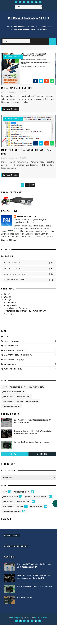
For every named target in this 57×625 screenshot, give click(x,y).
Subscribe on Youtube (13, 274)
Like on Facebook (11, 268)
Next (32, 184)
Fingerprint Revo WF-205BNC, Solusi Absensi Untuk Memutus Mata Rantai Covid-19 (32, 432)
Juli (8, 313)
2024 (6, 294)
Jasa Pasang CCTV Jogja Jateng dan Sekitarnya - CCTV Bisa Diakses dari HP (33, 421)
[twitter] (16, 2)
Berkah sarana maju (28, 18)
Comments (42, 453)
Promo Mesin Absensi (24, 597)
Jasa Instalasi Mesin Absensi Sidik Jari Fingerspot (32, 441)
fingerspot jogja (11, 341)
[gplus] (24, 2)
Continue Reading (10, 109)
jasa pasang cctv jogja (14, 360)
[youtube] (36, 2)
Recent (14, 453)
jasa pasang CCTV (11, 346)
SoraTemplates (16, 617)
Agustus (10, 305)
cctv (6, 336)
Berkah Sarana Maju (26, 216)
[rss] (32, 2)
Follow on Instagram (13, 280)
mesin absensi (10, 364)
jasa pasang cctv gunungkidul (18, 355)
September (12, 302)
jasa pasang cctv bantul (15, 350)
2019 (6, 299)
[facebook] (20, 2)
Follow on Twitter (12, 263)
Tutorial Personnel (13, 57)
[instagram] (28, 2)
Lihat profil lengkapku (10, 240)
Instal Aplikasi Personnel (17, 88)
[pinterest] (40, 2)
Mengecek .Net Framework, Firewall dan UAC (26, 152)
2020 (6, 297)
